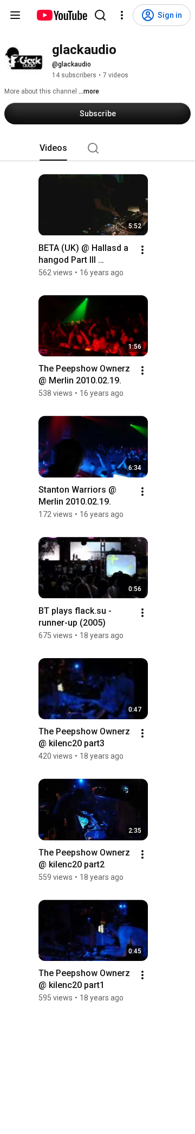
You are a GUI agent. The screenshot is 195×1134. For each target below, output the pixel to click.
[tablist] (97, 148)
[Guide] (15, 15)
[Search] (100, 15)
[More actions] (142, 250)
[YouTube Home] (61, 15)
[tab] (53, 148)
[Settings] (121, 15)
